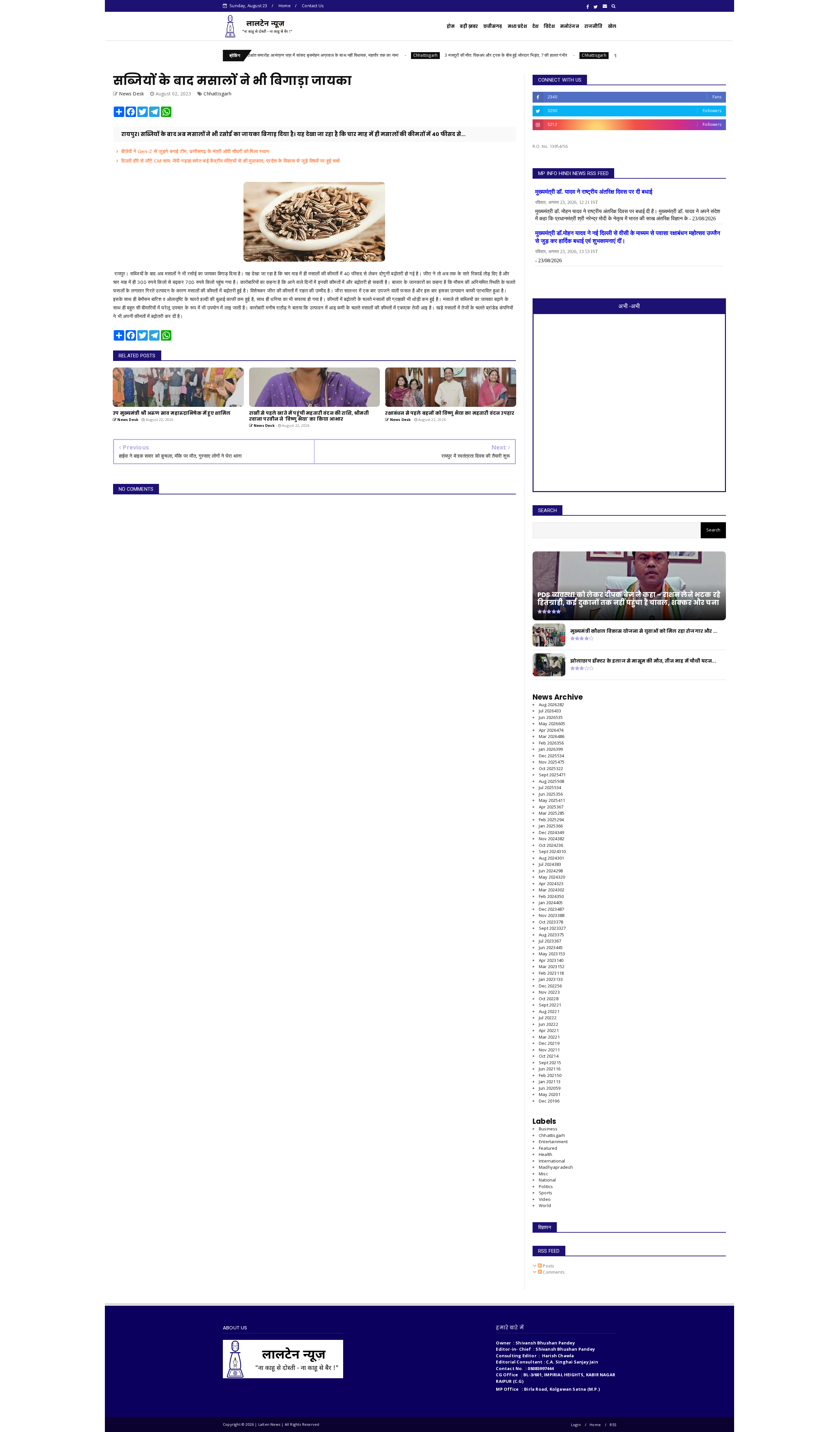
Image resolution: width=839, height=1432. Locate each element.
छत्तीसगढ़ (492, 26)
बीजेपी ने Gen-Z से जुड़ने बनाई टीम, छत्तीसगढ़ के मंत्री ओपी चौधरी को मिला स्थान (195, 151)
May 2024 (552, 877)
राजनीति (593, 26)
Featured (548, 1148)
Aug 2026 (551, 704)
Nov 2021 (549, 1050)
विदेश (549, 26)
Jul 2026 (550, 711)
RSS (613, 1424)
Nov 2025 (551, 762)
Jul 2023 (550, 941)
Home (285, 6)
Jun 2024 (551, 871)
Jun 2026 (551, 717)
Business (548, 1129)
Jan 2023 (551, 979)
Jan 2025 (551, 826)
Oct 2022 (548, 999)
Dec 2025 (551, 756)
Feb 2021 (550, 1075)
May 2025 (552, 800)
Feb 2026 (551, 743)
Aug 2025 (551, 781)
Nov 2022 (549, 992)
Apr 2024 (551, 883)
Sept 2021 (550, 1062)
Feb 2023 (551, 973)
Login (576, 1424)
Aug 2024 (551, 858)
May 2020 (549, 1094)
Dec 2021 (549, 1043)
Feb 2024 (551, 896)
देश (535, 26)
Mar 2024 (551, 890)
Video (545, 1199)
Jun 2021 (549, 1069)
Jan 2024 (551, 902)
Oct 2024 (551, 845)
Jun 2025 (551, 794)
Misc (543, 1174)
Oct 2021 (548, 1056)
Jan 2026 (551, 749)
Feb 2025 (551, 820)
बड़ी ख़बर (469, 26)
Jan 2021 (549, 1081)
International (552, 1161)
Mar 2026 (551, 736)
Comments (553, 1272)
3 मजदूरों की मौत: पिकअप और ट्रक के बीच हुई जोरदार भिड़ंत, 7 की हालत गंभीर (447, 55)
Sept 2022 (550, 1005)
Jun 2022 (548, 1024)
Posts (548, 1266)
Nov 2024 (551, 839)
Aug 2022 (549, 1011)
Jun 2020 (549, 1088)
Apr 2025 (551, 807)
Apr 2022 (549, 1030)
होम (451, 26)
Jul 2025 (550, 787)
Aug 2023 (551, 935)
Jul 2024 (550, 864)
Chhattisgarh (367, 55)
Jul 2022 (547, 1018)
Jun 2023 (551, 947)
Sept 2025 (552, 775)
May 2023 (552, 954)
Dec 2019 (549, 1101)
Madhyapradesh (556, 1167)
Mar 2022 (549, 1037)
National (547, 1180)
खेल (612, 26)
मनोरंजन (569, 26)
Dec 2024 (551, 832)
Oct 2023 (551, 922)
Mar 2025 (551, 813)
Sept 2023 (552, 928)
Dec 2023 (551, 909)
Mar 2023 (551, 966)
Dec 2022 (550, 986)
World (545, 1205)
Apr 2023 (551, 960)
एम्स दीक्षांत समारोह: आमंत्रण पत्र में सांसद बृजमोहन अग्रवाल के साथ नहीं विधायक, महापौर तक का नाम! (260, 55)
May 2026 (552, 723)
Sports (545, 1193)
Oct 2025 (551, 768)
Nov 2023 (551, 915)
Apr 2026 (551, 730)
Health (545, 1154)
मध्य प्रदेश (517, 26)
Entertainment (553, 1141)
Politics (546, 1186)
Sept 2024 (552, 851)
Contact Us (313, 6)
